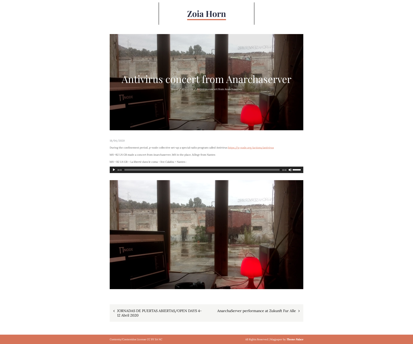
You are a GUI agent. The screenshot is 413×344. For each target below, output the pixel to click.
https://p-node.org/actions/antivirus (251, 147)
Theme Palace (294, 339)
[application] (206, 170)
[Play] (114, 169)
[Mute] (290, 169)
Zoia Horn (206, 13)
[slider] (297, 169)
